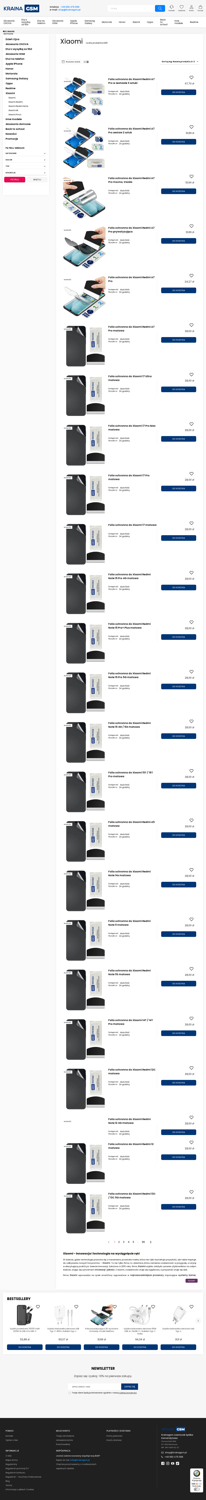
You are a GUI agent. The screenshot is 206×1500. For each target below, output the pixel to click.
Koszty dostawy (114, 1440)
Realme (10, 88)
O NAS (8, 1455)
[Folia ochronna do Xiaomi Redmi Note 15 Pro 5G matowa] (84, 692)
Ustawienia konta (64, 1440)
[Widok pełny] (87, 61)
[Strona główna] (22, 8)
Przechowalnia (63, 1444)
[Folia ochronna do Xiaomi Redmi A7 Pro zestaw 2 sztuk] (84, 148)
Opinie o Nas (12, 1440)
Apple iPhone (14, 63)
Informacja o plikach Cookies (20, 1489)
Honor (9, 68)
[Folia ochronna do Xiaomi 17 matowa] (84, 544)
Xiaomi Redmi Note (18, 106)
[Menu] (201, 1470)
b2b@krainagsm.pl (80, 1460)
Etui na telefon (15, 59)
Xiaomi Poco (14, 114)
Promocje (12, 138)
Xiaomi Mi (13, 110)
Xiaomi (10, 93)
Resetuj (37, 179)
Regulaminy (11, 1464)
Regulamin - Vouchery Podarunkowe (23, 1476)
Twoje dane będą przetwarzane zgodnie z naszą (104, 1392)
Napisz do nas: (63, 1460)
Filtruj (15, 179)
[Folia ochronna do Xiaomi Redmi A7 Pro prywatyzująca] (84, 247)
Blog (8, 1481)
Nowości (11, 134)
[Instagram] (167, 1463)
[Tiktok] (177, 1463)
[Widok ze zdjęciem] (85, 61)
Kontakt (172, 10)
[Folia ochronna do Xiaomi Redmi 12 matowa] (84, 1163)
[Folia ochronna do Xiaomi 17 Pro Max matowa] (84, 445)
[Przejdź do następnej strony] (150, 1242)
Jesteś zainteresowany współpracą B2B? (78, 1455)
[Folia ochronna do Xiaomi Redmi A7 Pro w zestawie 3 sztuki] (84, 98)
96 (143, 1242)
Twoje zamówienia (65, 1436)
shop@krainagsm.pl (69, 9)
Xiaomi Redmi (15, 101)
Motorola (12, 73)
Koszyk (200, 10)
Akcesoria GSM (15, 54)
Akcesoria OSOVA (17, 44)
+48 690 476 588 (69, 6)
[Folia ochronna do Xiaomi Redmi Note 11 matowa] (84, 940)
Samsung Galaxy (17, 78)
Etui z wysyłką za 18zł (19, 49)
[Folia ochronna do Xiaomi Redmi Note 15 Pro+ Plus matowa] (84, 643)
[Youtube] (172, 1463)
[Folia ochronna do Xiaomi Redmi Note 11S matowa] (84, 990)
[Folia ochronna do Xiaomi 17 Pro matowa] (84, 494)
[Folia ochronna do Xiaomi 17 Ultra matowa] (84, 395)
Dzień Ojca (12, 39)
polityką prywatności (128, 1393)
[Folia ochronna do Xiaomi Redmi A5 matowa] (84, 841)
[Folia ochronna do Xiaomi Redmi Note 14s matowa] (84, 891)
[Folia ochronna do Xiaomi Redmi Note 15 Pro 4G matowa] (84, 593)
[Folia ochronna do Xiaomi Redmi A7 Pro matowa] (84, 346)
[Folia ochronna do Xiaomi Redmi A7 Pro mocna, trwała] (84, 197)
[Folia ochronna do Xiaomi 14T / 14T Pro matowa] (84, 1039)
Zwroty (9, 1485)
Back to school (15, 129)
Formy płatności (114, 1436)
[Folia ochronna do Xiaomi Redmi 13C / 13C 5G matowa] (84, 1213)
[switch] (197, 1489)
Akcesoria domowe (18, 124)
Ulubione (181, 10)
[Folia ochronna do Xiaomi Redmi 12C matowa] (84, 1089)
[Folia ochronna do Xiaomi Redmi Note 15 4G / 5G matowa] (84, 742)
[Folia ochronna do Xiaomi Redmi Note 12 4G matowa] (84, 1119)
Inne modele (14, 119)
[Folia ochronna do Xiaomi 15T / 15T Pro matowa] (84, 792)
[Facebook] (162, 1463)
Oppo (9, 83)
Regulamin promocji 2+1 (17, 1468)
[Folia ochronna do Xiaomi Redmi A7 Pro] (84, 296)
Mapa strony (12, 1460)
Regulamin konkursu (15, 1472)
